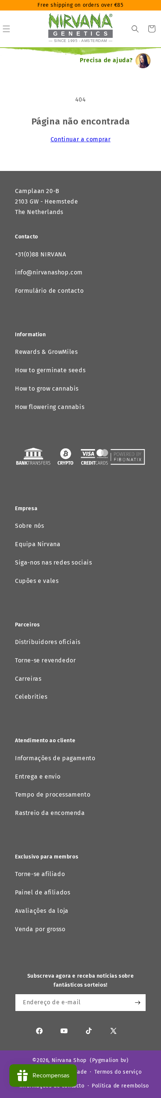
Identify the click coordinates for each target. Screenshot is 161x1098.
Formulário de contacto (49, 290)
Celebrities (31, 696)
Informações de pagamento (55, 758)
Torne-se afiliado (40, 874)
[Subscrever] (137, 1002)
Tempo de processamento (52, 794)
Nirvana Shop (69, 1060)
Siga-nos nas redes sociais (53, 562)
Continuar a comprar (80, 139)
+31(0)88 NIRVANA (40, 254)
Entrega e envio (38, 776)
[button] (135, 29)
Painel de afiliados (42, 892)
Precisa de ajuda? (106, 60)
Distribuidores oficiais (47, 642)
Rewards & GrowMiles (46, 351)
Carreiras (28, 678)
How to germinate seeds (50, 370)
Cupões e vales (36, 580)
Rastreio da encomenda (50, 812)
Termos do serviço (118, 1072)
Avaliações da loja (42, 910)
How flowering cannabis (49, 406)
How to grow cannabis (47, 388)
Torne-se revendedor (45, 660)
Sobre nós (29, 525)
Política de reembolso (120, 1086)
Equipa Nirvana (37, 544)
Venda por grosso (40, 929)
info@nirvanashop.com (49, 272)
